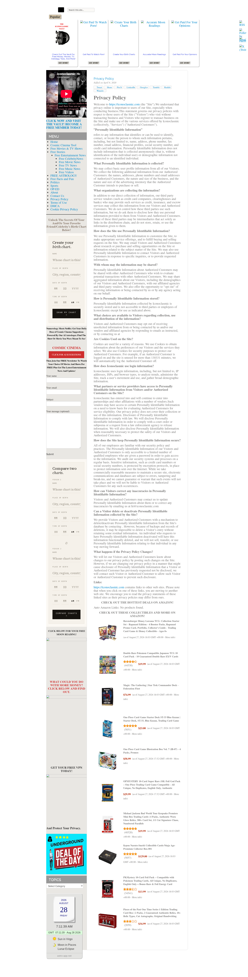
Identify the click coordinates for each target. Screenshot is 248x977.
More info (169, 637)
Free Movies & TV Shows (66, 148)
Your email (51, 387)
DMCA (55, 206)
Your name (51, 375)
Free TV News (68, 165)
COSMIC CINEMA (66, 347)
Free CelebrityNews (71, 159)
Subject (49, 399)
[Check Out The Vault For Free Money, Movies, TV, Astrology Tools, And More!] (63, 33)
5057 (127, 857)
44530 (128, 665)
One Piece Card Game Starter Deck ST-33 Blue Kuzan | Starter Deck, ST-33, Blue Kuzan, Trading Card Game (151, 718)
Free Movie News (69, 162)
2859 (127, 925)
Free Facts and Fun (62, 179)
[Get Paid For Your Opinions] (184, 23)
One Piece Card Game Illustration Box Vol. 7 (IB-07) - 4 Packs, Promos (152, 750)
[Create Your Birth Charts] (124, 23)
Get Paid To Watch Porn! (94, 54)
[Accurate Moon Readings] (154, 23)
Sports (54, 186)
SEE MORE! (63, 62)
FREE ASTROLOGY (63, 175)
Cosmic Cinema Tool (63, 145)
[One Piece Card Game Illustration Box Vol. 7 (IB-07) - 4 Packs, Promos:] (108, 761)
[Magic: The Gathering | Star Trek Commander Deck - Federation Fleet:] (108, 697)
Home (54, 142)
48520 (128, 832)
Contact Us (57, 196)
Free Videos (66, 172)
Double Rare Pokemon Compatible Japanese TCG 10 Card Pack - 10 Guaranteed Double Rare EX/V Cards (150, 654)
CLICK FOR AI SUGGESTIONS (66, 354)
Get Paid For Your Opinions (185, 54)
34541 (128, 893)
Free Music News (69, 169)
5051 (127, 729)
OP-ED (54, 189)
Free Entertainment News (70, 155)
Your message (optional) (58, 411)
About (54, 192)
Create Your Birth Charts (124, 54)
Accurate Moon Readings (154, 54)
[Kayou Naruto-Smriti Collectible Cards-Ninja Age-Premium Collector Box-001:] (108, 857)
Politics (55, 182)
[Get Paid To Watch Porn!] (93, 23)
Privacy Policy (59, 199)
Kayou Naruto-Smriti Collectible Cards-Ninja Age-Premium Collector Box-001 (149, 847)
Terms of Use (58, 202)
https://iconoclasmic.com (124, 104)
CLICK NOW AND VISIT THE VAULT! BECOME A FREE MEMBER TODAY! (64, 124)
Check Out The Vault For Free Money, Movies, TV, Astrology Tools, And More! (63, 56)
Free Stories (57, 152)
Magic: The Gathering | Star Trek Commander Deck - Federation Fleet (150, 686)
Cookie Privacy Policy (64, 209)
